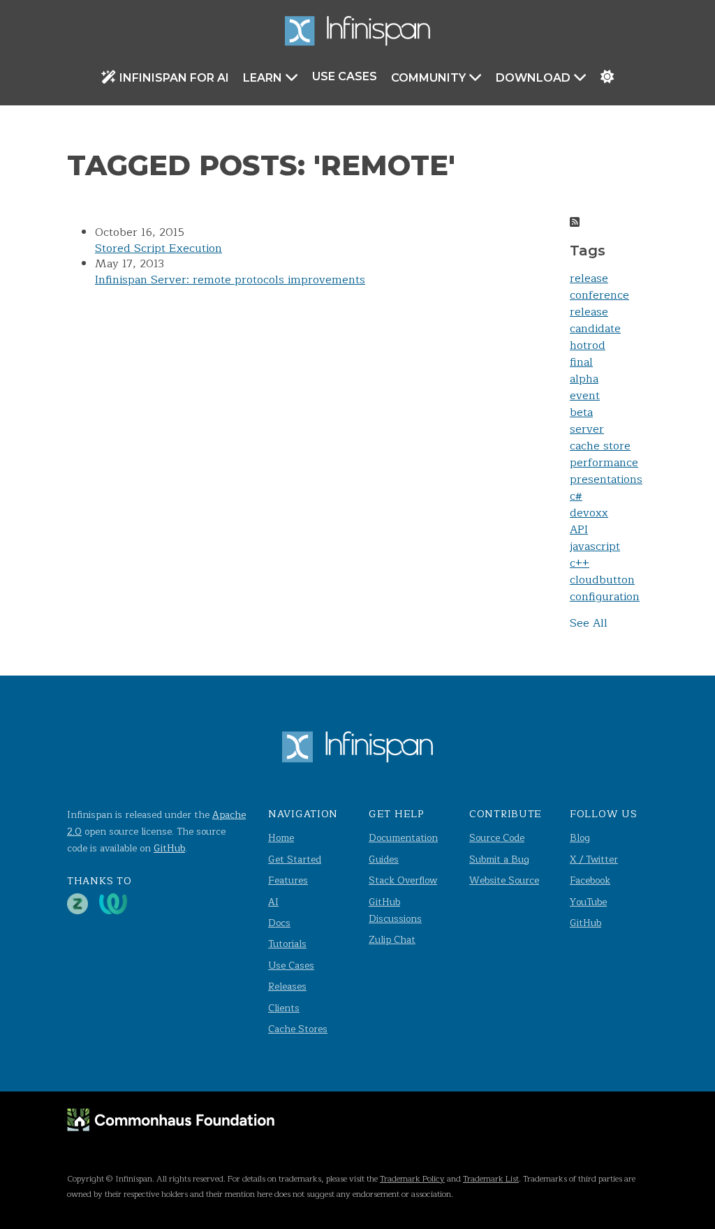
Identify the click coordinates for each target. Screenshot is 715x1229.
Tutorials (287, 944)
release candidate (595, 320)
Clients (284, 1008)
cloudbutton (602, 580)
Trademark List (491, 1179)
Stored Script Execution (158, 248)
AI (273, 902)
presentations (606, 479)
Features (288, 880)
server (587, 429)
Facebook (590, 880)
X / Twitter (594, 859)
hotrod (587, 345)
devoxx (589, 513)
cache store (600, 446)
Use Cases (344, 76)
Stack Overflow (403, 880)
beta (581, 412)
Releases (287, 986)
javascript (595, 546)
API (579, 530)
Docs (279, 923)
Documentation (403, 838)
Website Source (504, 880)
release (589, 278)
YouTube (588, 902)
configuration (605, 597)
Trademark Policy (412, 1179)
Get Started (294, 859)
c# (576, 496)
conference (599, 295)
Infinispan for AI (174, 77)
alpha (584, 379)
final (581, 362)
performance (604, 463)
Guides (384, 859)
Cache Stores (297, 1029)
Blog (580, 838)
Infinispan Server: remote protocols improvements (230, 280)
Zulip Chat (392, 940)
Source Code (496, 838)
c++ (579, 563)
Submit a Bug (499, 859)
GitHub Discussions (395, 910)
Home (281, 838)
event (585, 396)
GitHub (169, 848)
